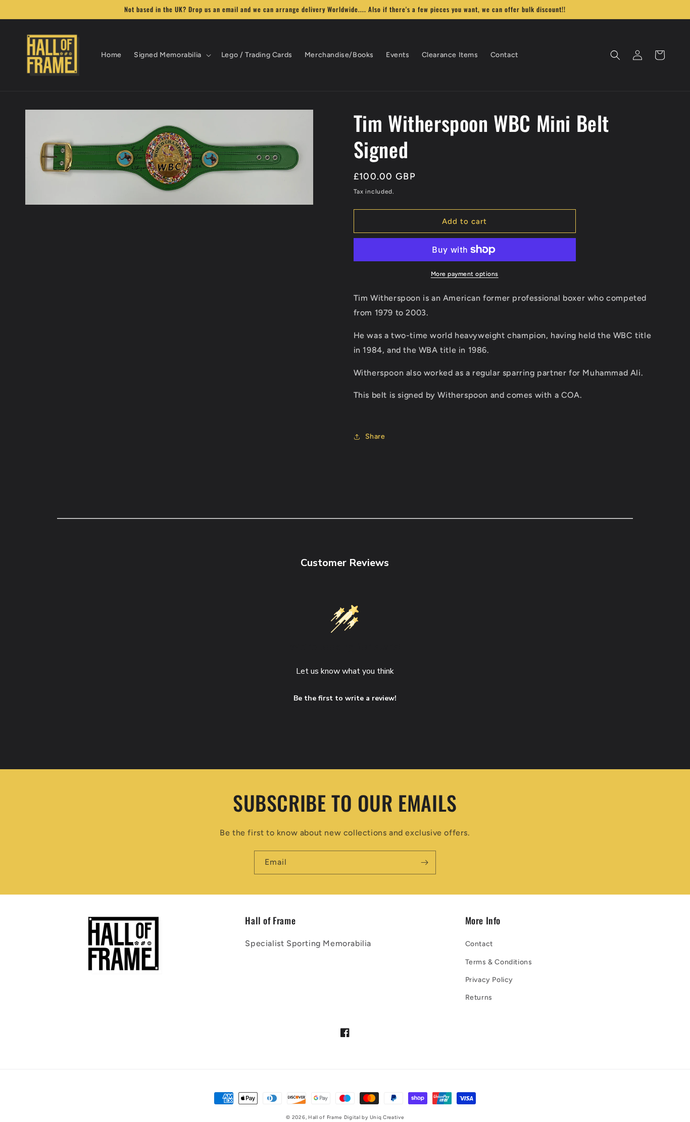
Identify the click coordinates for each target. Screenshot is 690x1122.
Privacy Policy (489, 979)
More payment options (465, 273)
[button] (171, 55)
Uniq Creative (387, 1117)
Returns (478, 997)
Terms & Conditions (498, 962)
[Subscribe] (424, 862)
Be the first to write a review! (345, 698)
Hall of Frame (325, 1117)
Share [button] (375, 436)
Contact (479, 944)
